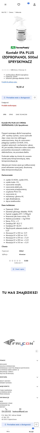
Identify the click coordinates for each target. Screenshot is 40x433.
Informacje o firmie (6, 403)
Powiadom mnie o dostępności (18, 97)
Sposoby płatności (6, 383)
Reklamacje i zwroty (6, 372)
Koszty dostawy (5, 381)
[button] (5, 5)
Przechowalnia (5, 394)
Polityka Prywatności (7, 374)
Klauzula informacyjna (7, 366)
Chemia (11, 12)
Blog (1, 401)
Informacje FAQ (5, 405)
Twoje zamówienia (6, 390)
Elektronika (18, 12)
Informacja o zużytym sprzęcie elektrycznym (14, 368)
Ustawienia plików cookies (8, 370)
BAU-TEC (4, 12)
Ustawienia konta (5, 392)
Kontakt (2, 407)
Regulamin (3, 364)
